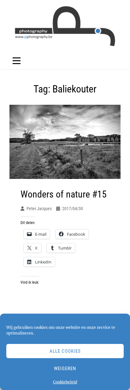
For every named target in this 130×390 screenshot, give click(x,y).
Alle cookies (65, 351)
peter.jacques (39, 208)
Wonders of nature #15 (64, 194)
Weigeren (65, 368)
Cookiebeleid (65, 382)
